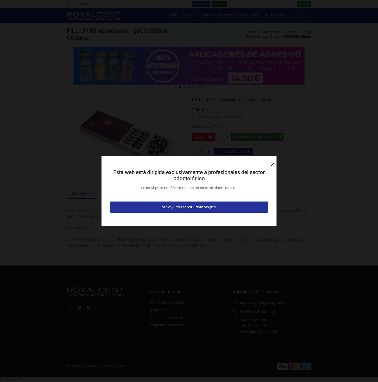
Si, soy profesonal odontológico (189, 207)
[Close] (272, 162)
